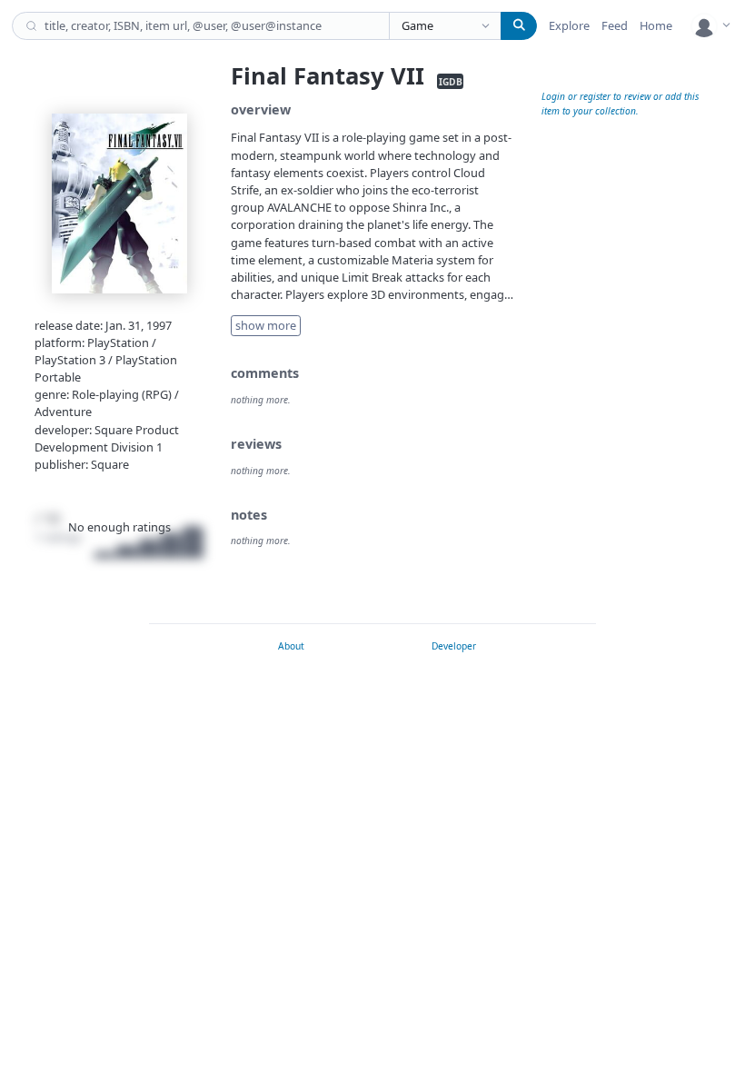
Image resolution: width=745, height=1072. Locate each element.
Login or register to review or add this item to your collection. (620, 103)
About (291, 646)
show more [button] (265, 325)
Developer (454, 646)
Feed (614, 25)
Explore (569, 25)
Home (656, 25)
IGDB (450, 80)
